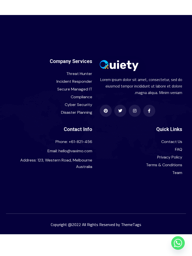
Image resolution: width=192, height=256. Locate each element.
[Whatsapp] (178, 243)
